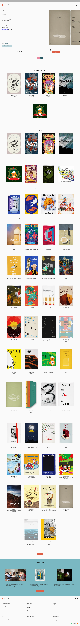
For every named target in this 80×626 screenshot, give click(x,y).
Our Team (3, 617)
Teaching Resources (56, 619)
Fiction (28, 606)
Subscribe (40, 590)
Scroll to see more (64, 46)
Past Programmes (55, 617)
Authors (3, 620)
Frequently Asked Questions (6, 603)
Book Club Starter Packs (56, 620)
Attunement (54, 606)
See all (40, 554)
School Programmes (56, 616)
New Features (55, 604)
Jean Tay (6, 43)
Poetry (28, 610)
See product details (7, 45)
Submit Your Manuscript (30, 616)
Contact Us (3, 604)
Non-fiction (28, 607)
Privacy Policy (4, 606)
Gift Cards (28, 604)
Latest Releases (29, 603)
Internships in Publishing (5, 619)
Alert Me (56, 52)
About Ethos (3, 616)
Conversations (55, 603)
